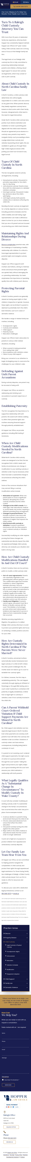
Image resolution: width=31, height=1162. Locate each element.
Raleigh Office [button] (11, 1127)
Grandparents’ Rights (13, 951)
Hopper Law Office (12, 1152)
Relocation (10, 960)
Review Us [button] (9, 1142)
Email (16, 2)
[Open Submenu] (27, 933)
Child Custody (10, 942)
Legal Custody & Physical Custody (14, 946)
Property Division (10, 938)
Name (3, 1033)
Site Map (12, 1155)
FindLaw (23, 1157)
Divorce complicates (8, 245)
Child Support (9, 979)
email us (16, 894)
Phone (3, 1041)
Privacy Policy (18, 1155)
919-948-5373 (23, 6)
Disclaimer (5, 1077)
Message (4, 1058)
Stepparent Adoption (13, 974)
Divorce (7, 933)
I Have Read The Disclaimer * (11, 1080)
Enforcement (11, 956)
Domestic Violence (11, 987)
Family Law (8, 983)
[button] (26, 2)
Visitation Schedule (12, 965)
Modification (10, 969)
